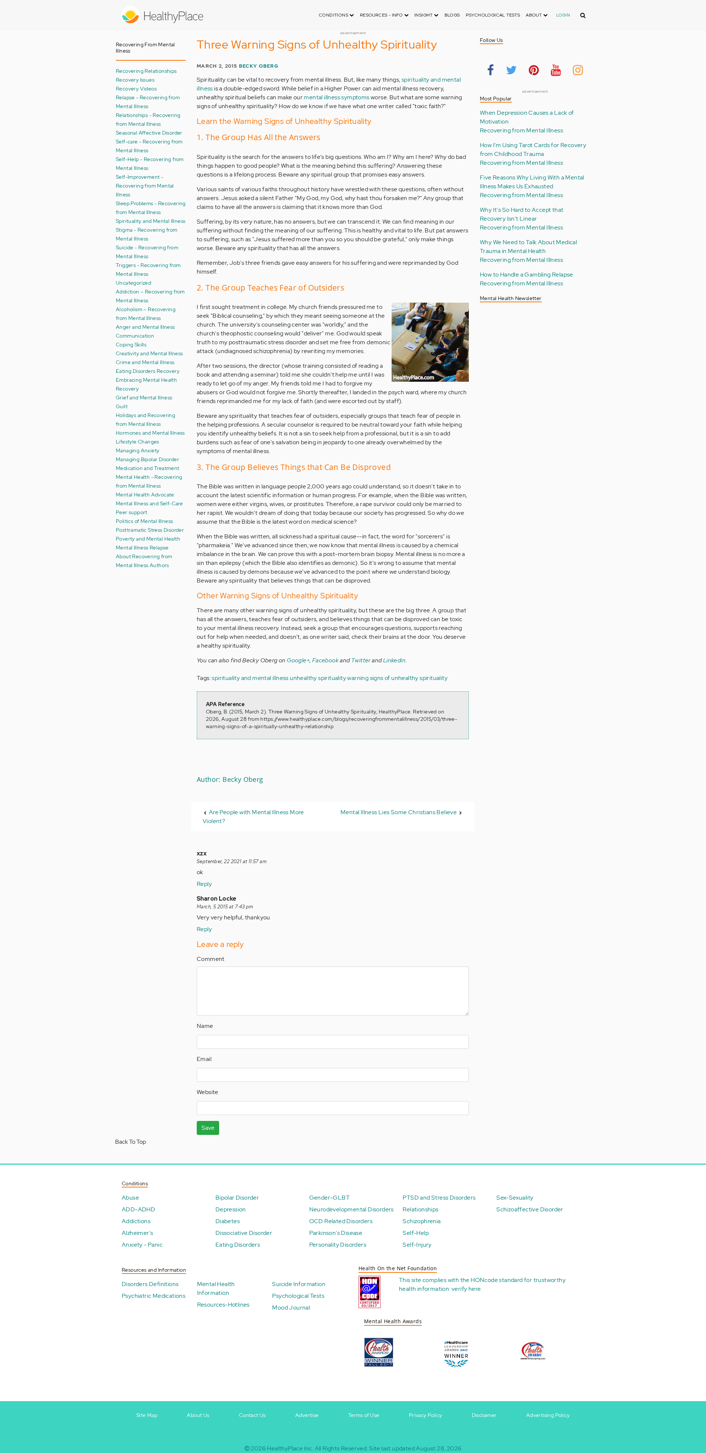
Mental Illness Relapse (142, 547)
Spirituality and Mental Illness (150, 220)
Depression (230, 1209)
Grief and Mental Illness (144, 397)
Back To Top (130, 1142)
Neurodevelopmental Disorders (351, 1209)
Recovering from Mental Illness (521, 130)
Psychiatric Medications (153, 1296)
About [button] (534, 15)
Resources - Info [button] (382, 15)
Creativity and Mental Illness (149, 353)
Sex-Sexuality (514, 1197)
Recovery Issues (135, 79)
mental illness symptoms (336, 97)
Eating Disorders (237, 1245)
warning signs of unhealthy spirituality (397, 678)
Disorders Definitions (150, 1284)
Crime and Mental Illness (145, 362)
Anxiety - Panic (142, 1245)
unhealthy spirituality (318, 678)
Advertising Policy (548, 1415)
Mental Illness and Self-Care (149, 503)
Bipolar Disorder (237, 1197)
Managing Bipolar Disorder (147, 459)
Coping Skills (131, 344)
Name (205, 1026)
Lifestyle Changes (137, 441)
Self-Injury (417, 1245)
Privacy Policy (425, 1415)
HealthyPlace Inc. (290, 1448)
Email (204, 1059)
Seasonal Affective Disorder (149, 132)
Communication (135, 335)
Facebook (325, 660)
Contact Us (252, 1415)
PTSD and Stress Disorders (439, 1197)
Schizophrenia (422, 1221)
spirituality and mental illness (250, 678)
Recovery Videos (136, 88)
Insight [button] (424, 15)
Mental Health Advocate (145, 494)
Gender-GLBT (329, 1197)
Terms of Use (363, 1415)
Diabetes (227, 1221)
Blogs (452, 15)
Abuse (130, 1197)
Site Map (146, 1415)
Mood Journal (291, 1307)
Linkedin (394, 660)
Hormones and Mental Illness (150, 432)
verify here (466, 1289)
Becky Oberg (258, 66)
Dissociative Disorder (243, 1233)
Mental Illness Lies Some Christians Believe (398, 812)
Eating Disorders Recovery (147, 370)
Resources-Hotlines (223, 1304)
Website (207, 1092)
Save (208, 1128)
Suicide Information (298, 1284)
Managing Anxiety (137, 450)
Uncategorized (133, 282)
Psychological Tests (493, 15)
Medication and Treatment (147, 467)
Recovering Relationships (146, 70)
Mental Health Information (216, 1288)
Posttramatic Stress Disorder (150, 529)
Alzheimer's (137, 1233)
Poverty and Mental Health (148, 538)
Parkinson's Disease (336, 1233)
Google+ (298, 660)
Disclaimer (484, 1415)
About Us (198, 1415)
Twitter (361, 660)
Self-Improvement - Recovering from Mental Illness (145, 185)
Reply (204, 884)
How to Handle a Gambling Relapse (526, 274)
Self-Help (416, 1233)
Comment (211, 959)
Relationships (420, 1209)
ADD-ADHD (138, 1209)
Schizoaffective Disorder (529, 1209)
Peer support (131, 512)
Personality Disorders (337, 1245)
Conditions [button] (334, 15)
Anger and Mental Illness (145, 326)
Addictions (136, 1221)
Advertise (307, 1415)
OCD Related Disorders (340, 1221)
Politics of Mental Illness (144, 520)
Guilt (122, 406)
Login (563, 15)
